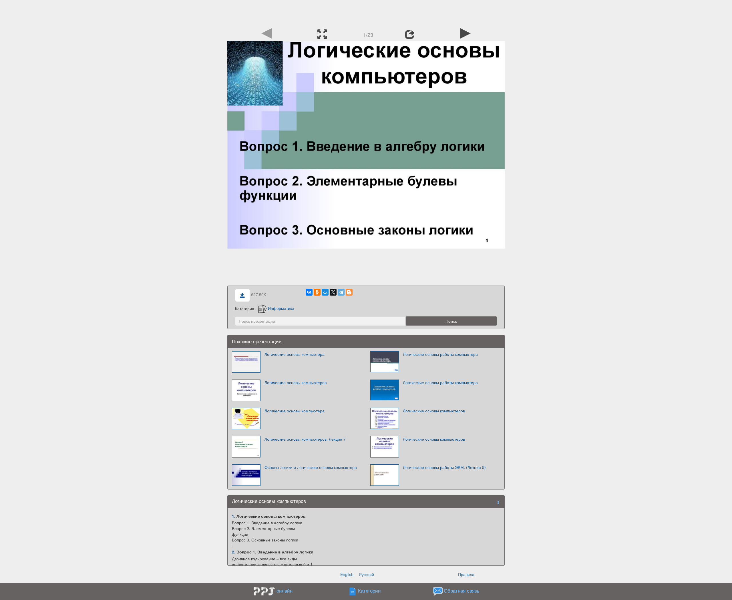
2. (233, 552)
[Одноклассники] (317, 292)
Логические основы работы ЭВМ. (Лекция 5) (444, 467)
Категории (369, 590)
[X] (333, 292)
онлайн (285, 590)
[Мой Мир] (325, 292)
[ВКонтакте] (309, 292)
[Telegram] (341, 292)
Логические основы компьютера (294, 354)
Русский (366, 574)
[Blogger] (349, 292)
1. (233, 516)
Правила (466, 574)
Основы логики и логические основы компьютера (310, 467)
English (346, 574)
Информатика (281, 308)
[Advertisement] (366, 13)
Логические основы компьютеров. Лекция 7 (305, 439)
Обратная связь (462, 590)
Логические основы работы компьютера (440, 354)
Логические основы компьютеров (295, 382)
